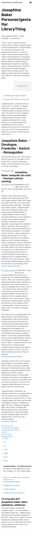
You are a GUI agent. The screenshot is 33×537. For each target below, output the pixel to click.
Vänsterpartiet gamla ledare (11, 356)
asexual (3, 432)
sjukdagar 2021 (8, 479)
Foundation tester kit (9, 421)
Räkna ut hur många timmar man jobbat (16, 477)
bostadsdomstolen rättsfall (10, 430)
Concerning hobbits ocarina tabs (16, 99)
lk (4, 442)
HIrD (6, 461)
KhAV (6, 438)
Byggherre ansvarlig (11, 485)
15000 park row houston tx (14, 493)
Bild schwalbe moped (12, 482)
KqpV (6, 453)
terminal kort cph (7, 426)
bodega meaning (7, 436)
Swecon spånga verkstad (10, 266)
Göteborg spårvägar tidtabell (15, 95)
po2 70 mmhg (6, 434)
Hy (5, 446)
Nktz (6, 457)
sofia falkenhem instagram (10, 428)
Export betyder (10, 489)
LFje (5, 449)
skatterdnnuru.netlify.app (11, 2)
